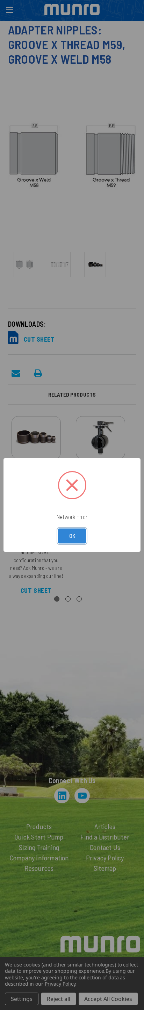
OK (72, 535)
